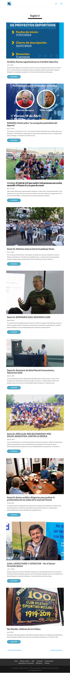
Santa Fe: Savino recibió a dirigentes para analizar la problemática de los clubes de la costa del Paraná (31, 498)
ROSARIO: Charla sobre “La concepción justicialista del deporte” (32, 124)
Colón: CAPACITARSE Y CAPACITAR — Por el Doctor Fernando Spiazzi (31, 564)
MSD (33, 661)
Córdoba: (34, 184)
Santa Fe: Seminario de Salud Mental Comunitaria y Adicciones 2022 (30, 371)
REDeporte (39, 663)
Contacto (47, 663)
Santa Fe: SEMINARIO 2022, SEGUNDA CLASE (28, 317)
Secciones (40, 661)
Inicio (16, 661)
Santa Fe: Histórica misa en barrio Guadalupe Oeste (30, 249)
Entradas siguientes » (56, 650)
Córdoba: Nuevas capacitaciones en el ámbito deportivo (32, 61)
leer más (13, 76)
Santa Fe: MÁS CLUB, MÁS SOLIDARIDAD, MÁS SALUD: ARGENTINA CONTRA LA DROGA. (29, 435)
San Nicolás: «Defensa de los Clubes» (24, 629)
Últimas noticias (24, 661)
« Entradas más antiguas (14, 650)
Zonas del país (49, 661)
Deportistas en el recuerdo (26, 663)
